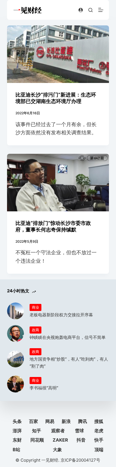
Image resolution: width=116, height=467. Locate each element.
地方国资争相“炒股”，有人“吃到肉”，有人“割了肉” (69, 362)
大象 (57, 449)
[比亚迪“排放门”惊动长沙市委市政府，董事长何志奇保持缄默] (58, 182)
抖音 (81, 440)
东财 (17, 440)
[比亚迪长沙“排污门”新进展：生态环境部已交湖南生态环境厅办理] (58, 54)
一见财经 (49, 460)
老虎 (98, 430)
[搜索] (90, 10)
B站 (16, 449)
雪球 (79, 430)
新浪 (66, 421)
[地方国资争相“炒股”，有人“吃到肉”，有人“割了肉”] (15, 358)
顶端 (98, 449)
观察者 (58, 430)
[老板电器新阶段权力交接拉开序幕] (15, 310)
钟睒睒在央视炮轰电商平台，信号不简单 (68, 337)
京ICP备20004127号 (80, 460)
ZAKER (60, 440)
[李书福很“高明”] (15, 384)
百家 (33, 421)
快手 (98, 440)
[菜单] (100, 9)
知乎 (36, 430)
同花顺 (37, 440)
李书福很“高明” (44, 388)
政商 (35, 330)
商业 (35, 307)
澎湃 (17, 430)
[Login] (81, 10)
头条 (17, 421)
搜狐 (98, 421)
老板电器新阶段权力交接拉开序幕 (61, 314)
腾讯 (82, 421)
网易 (49, 421)
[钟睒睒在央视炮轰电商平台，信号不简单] (15, 333)
